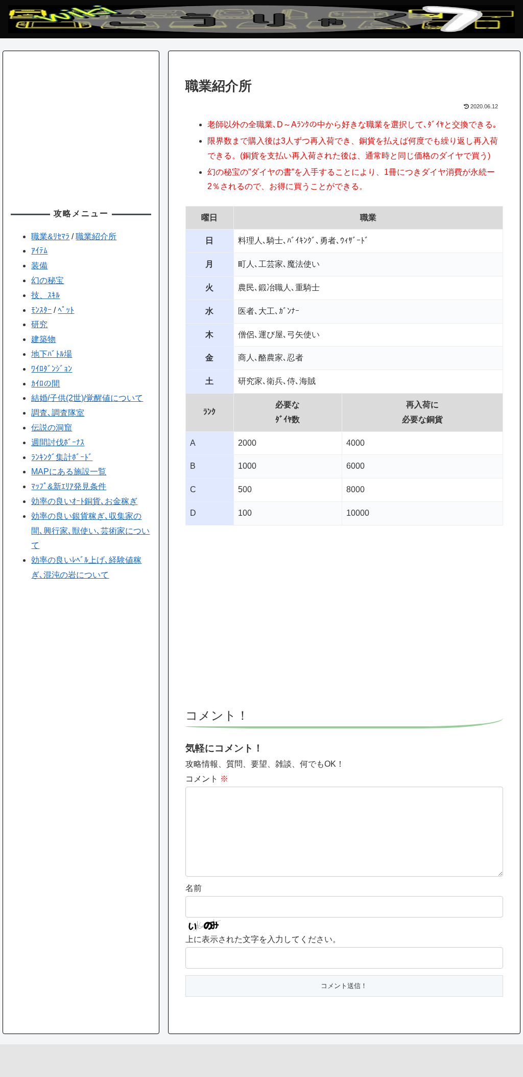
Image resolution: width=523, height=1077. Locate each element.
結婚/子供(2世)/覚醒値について (87, 398)
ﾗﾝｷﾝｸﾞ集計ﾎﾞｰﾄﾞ (61, 457)
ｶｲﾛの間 (45, 383)
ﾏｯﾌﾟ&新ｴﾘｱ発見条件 (68, 486)
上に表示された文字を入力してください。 (263, 939)
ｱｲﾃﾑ (39, 250)
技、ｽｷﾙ (45, 295)
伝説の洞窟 (51, 427)
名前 (193, 888)
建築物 (43, 339)
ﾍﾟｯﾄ (66, 310)
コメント (206, 778)
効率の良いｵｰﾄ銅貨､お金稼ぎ (84, 501)
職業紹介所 (96, 236)
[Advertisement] (344, 621)
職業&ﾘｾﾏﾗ (50, 236)
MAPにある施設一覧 (68, 471)
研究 (39, 324)
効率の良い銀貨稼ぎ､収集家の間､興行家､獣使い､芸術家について (90, 531)
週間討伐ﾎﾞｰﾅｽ (57, 442)
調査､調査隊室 (57, 412)
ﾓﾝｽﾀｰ (41, 310)
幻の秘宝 (47, 280)
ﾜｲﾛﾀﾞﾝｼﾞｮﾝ (51, 368)
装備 (39, 265)
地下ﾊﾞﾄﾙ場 (51, 354)
